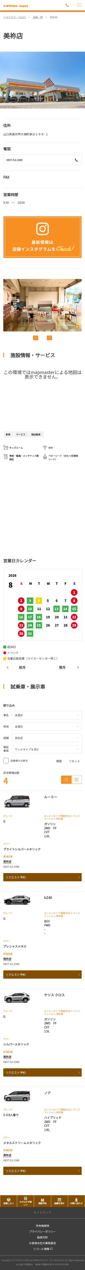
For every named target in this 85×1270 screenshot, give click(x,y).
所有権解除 (42, 1225)
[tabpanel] (42, 80)
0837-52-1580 (14, 160)
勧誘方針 (42, 1237)
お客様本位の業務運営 (42, 1243)
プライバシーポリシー (42, 1231)
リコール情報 (41, 1248)
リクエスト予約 (15, 877)
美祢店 (7, 861)
